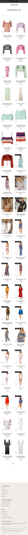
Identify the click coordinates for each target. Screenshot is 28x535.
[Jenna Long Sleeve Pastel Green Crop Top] (21, 71)
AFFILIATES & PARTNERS (7, 517)
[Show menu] (1, 4)
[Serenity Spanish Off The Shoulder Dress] (7, 313)
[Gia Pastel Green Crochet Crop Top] (7, 116)
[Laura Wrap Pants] (7, 335)
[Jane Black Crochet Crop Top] (7, 48)
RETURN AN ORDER (6, 501)
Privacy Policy (5, 531)
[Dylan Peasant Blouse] (7, 378)
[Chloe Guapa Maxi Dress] (7, 269)
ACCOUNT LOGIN (5, 490)
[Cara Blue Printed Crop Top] (21, 402)
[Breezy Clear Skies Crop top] (21, 161)
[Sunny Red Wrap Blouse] (21, 291)
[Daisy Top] (21, 378)
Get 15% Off (4, 533)
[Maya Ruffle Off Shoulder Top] (21, 335)
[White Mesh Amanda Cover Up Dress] (21, 447)
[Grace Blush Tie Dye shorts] (7, 248)
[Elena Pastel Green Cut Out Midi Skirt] (7, 94)
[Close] (9, 533)
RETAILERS (4, 496)
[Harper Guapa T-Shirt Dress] (21, 269)
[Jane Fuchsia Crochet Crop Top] (21, 48)
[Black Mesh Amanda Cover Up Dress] (7, 447)
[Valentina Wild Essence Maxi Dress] (7, 183)
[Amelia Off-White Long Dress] (21, 424)
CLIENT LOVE (4, 511)
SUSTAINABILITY (5, 515)
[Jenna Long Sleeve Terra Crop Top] (7, 161)
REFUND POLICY (5, 503)
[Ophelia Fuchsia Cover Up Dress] (7, 71)
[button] (4, 4)
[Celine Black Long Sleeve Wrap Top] (21, 204)
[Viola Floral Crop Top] (7, 204)
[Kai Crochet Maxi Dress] (21, 94)
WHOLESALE (4, 494)
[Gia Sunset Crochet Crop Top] (7, 138)
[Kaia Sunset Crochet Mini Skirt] (21, 138)
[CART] (26, 4)
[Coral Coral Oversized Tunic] (7, 402)
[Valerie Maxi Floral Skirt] (21, 183)
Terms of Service (13, 531)
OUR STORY (4, 513)
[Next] (21, 463)
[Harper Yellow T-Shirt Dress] (7, 291)
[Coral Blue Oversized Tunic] (21, 313)
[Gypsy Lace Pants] (7, 226)
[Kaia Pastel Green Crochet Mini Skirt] (21, 116)
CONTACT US (4, 492)
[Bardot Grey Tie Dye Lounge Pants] (21, 248)
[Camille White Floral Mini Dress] (7, 424)
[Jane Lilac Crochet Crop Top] (21, 26)
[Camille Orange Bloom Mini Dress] (7, 26)
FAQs (3, 488)
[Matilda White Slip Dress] (21, 356)
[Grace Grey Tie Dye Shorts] (21, 226)
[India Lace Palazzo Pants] (7, 356)
